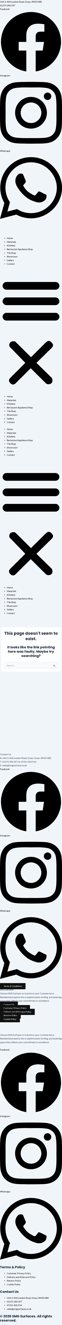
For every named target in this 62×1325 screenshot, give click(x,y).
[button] (31, 332)
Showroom (12, 256)
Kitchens (11, 245)
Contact (11, 264)
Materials (11, 242)
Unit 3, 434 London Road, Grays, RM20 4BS (21, 1)
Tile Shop (11, 253)
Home (10, 238)
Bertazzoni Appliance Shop (20, 249)
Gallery (10, 260)
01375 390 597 (7, 5)
